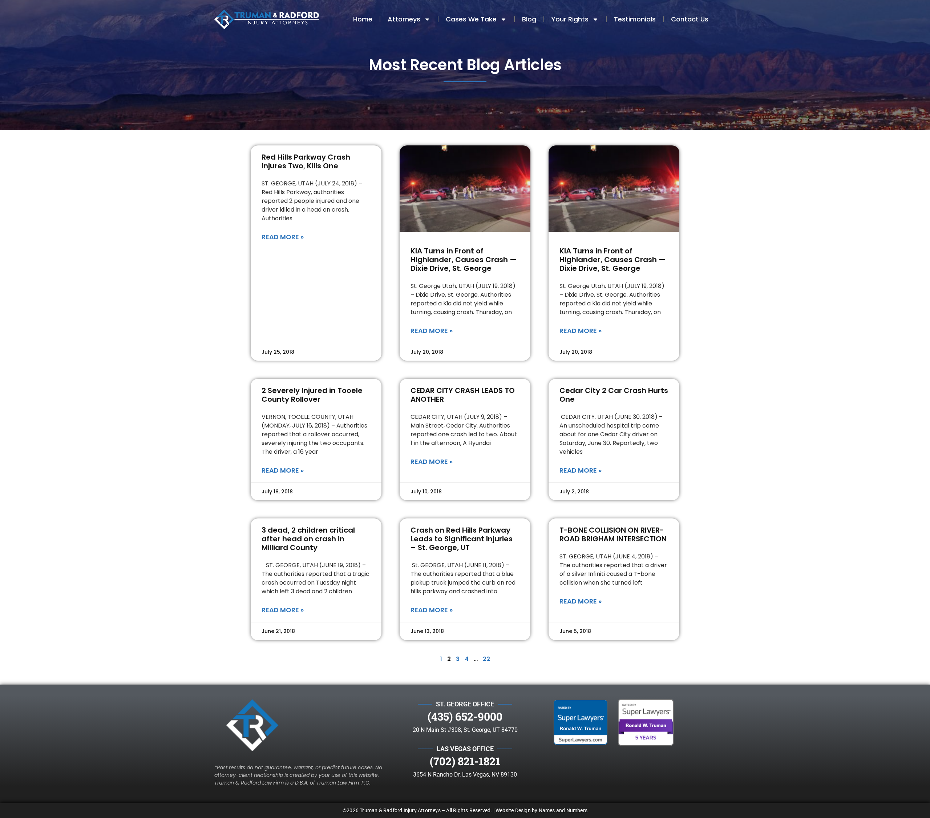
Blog (529, 19)
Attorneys (404, 19)
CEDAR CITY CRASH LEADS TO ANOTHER (463, 394)
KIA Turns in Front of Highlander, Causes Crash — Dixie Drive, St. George (464, 259)
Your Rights (570, 19)
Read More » (283, 236)
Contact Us (689, 19)
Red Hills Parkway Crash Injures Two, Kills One (306, 161)
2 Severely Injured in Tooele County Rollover (312, 394)
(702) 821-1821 (465, 761)
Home (362, 19)
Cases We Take (471, 19)
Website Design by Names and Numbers (541, 810)
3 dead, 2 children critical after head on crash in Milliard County (308, 539)
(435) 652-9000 (465, 716)
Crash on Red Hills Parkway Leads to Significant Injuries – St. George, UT (462, 539)
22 (486, 659)
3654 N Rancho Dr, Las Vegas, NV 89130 (465, 774)
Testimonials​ (635, 19)
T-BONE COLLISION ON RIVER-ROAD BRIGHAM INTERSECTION (613, 534)
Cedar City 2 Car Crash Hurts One (613, 394)
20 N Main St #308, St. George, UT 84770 (465, 729)
